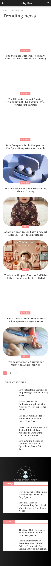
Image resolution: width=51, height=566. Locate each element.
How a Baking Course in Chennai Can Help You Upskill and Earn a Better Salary (31, 444)
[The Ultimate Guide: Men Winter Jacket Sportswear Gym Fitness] (25, 298)
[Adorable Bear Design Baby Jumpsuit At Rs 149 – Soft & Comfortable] (25, 211)
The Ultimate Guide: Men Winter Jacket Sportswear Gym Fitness (25, 320)
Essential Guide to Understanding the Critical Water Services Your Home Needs (32, 405)
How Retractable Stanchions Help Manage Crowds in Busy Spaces (33, 392)
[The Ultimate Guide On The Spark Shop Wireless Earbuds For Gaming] (25, 35)
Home (5, 11)
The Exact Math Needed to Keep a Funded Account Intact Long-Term (31, 418)
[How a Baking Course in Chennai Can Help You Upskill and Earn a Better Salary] (9, 444)
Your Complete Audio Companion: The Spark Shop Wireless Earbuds (25, 147)
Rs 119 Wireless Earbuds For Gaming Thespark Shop (26, 190)
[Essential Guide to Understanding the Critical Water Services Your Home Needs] (9, 405)
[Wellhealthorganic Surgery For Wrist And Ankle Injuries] (25, 341)
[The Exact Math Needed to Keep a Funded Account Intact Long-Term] (9, 418)
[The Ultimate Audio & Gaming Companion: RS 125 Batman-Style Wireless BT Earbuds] (25, 79)
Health (25, 356)
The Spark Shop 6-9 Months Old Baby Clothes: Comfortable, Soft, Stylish (25, 277)
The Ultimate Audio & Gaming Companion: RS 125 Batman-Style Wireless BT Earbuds (25, 102)
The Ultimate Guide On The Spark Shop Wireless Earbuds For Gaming (25, 57)
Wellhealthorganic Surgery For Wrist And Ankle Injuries (25, 363)
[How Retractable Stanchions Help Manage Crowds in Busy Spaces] (9, 392)
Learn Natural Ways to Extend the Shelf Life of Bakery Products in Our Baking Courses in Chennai (33, 431)
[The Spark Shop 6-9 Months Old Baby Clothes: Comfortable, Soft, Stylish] (25, 255)
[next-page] (21, 373)
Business (25, 50)
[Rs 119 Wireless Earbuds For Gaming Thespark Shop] (25, 168)
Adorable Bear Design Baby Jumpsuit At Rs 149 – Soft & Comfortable (25, 233)
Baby (25, 226)
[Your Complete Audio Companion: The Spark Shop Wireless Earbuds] (25, 125)
